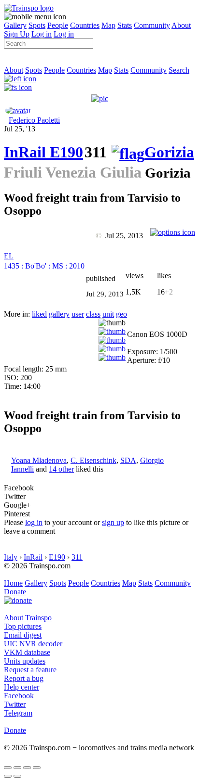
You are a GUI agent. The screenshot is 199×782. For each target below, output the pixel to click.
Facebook (19, 696)
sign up (113, 522)
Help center (21, 687)
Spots (36, 25)
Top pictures (23, 626)
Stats (124, 25)
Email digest (23, 635)
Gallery (15, 25)
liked (39, 314)
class (93, 314)
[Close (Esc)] (8, 767)
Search (179, 70)
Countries (85, 25)
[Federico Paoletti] (18, 110)
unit (108, 314)
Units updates (24, 661)
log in (34, 522)
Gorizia (169, 152)
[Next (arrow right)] (17, 776)
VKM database (27, 652)
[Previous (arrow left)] (8, 776)
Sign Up (16, 34)
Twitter (15, 704)
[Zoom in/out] (37, 767)
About (181, 25)
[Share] (17, 767)
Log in (41, 34)
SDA (128, 460)
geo (121, 314)
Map (108, 25)
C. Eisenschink (93, 460)
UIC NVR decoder (33, 644)
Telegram (18, 713)
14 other (61, 469)
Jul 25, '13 (19, 129)
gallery (59, 314)
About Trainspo (28, 618)
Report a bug (23, 678)
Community (152, 25)
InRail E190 (43, 152)
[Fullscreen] (18, 87)
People (57, 25)
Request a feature (30, 670)
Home (13, 583)
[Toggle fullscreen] (27, 767)
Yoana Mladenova (39, 460)
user (77, 314)
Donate (15, 592)
